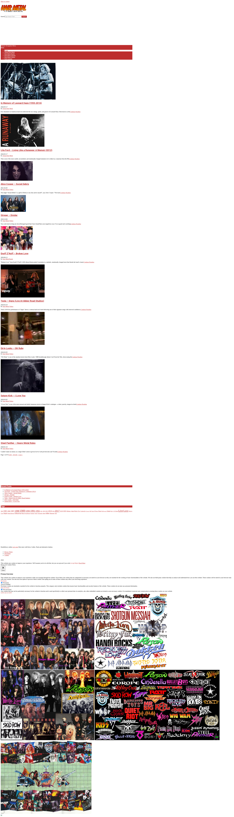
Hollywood (104, 511)
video (47, 513)
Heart (99, 511)
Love (125, 510)
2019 (64, 511)
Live (120, 510)
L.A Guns (115, 511)
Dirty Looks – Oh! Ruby (12, 348)
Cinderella (83, 511)
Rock (23, 513)
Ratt (20, 513)
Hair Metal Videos (8, 189)
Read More (82, 563)
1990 (28, 511)
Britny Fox (77, 511)
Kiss (112, 511)
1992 (37, 511)
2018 (61, 511)
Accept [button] (72, 563)
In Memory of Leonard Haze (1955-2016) (21, 103)
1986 (8, 511)
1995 (44, 511)
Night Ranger (10, 513)
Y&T (56, 513)
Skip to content (5, 1)
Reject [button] (76, 563)
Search (3, 16)
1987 (12, 511)
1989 (22, 510)
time (44, 513)
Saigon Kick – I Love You (13, 395)
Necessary (6, 583)
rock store (15, 547)
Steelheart (27, 513)
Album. (69, 511)
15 (15, 455)
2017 (57, 511)
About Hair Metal (8, 108)
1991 (32, 510)
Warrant (52, 513)
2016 (53, 511)
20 (16, 455)
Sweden (32, 513)
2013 (46, 511)
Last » (21, 455)
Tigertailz (40, 513)
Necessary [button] (4, 581)
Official (17, 513)
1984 (2, 511)
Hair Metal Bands (8, 259)
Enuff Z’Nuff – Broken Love (14, 253)
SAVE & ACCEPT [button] (6, 593)
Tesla (36, 513)
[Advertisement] (66, 31)
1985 (5, 511)
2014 (50, 511)
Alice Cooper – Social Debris (15, 184)
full (90, 511)
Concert (87, 511)
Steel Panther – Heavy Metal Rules (18, 443)
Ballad (72, 511)
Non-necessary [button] (5, 587)
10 (13, 455)
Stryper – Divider (9, 215)
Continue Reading (75, 111)
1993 (41, 511)
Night (5, 513)
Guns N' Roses (94, 511)
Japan (108, 511)
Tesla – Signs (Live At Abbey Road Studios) (22, 301)
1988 (17, 510)
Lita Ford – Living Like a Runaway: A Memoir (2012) (26, 150)
